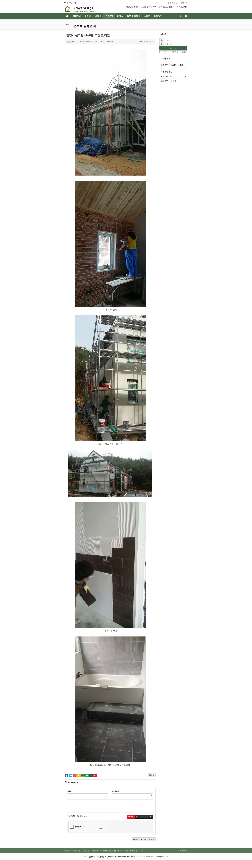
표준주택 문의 (166, 72)
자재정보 (158, 16)
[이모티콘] (137, 817)
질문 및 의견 (132, 16)
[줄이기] (151, 817)
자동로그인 (165, 52)
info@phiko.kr (162, 857)
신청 (97, 16)
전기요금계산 (182, 7)
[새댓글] (142, 817)
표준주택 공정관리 (82, 26)
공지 (87, 16)
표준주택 (109, 16)
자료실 (120, 16)
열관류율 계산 (132, 7)
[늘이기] (146, 817)
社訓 (67, 851)
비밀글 (72, 816)
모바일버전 (182, 851)
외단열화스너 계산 (166, 7)
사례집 (147, 16)
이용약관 (76, 851)
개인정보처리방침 (91, 851)
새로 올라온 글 (172, 3)
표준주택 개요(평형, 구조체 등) (172, 66)
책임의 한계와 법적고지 (133, 851)
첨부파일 (83, 816)
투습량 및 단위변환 (148, 7)
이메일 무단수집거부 (111, 851)
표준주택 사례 (166, 76)
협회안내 (77, 16)
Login (174, 48)
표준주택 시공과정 (168, 81)
